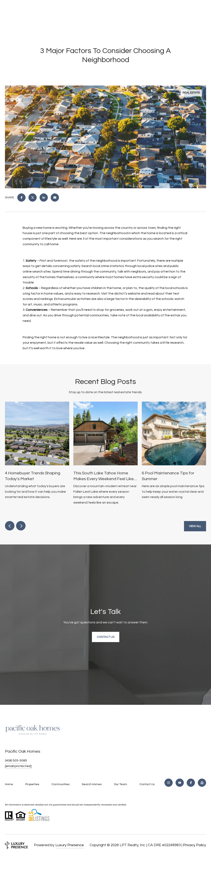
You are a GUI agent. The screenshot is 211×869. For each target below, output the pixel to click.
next (21, 525)
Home (9, 784)
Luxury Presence (69, 845)
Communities (60, 784)
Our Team (120, 784)
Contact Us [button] (105, 637)
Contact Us (147, 784)
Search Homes (92, 784)
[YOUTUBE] (180, 783)
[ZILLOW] (202, 783)
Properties (32, 784)
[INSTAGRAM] (168, 783)
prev (9, 525)
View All (195, 526)
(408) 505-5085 (16, 760)
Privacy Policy (194, 845)
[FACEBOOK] (191, 783)
